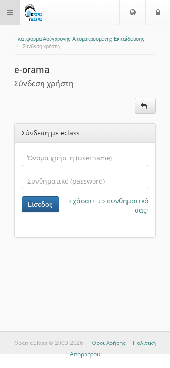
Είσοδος (40, 204)
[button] (132, 12)
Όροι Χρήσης (109, 343)
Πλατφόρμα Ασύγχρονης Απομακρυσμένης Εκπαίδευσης (79, 39)
